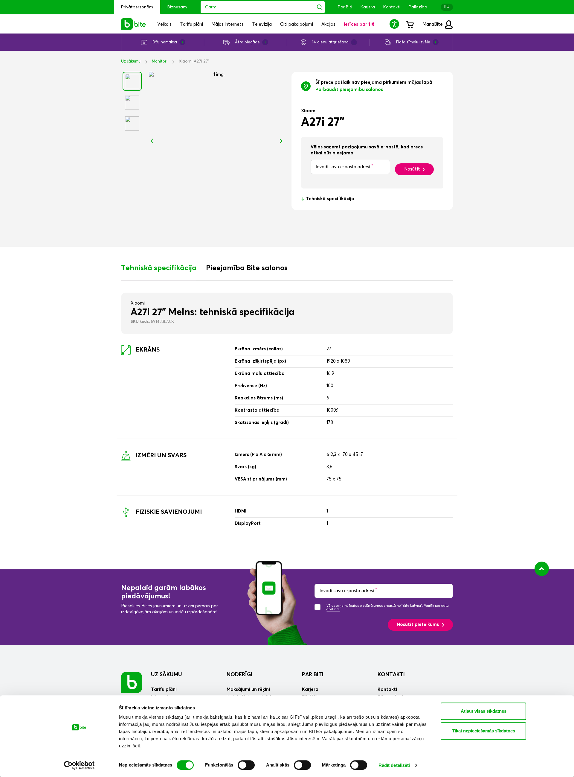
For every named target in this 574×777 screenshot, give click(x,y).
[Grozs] (409, 24)
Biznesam (177, 7)
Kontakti (391, 7)
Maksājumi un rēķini (248, 689)
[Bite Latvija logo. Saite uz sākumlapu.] (133, 24)
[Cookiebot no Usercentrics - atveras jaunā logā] (79, 765)
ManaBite (433, 24)
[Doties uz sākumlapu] (131, 682)
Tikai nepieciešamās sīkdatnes (483, 730)
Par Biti (345, 7)
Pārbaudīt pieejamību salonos (349, 89)
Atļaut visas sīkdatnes (483, 711)
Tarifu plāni (164, 689)
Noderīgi (239, 674)
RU (446, 7)
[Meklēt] (320, 7)
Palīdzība (418, 7)
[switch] (246, 765)
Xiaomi (309, 111)
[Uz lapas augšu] (542, 569)
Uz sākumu (131, 61)
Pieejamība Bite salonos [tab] (247, 268)
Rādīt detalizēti (394, 765)
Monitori (159, 61)
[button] (395, 24)
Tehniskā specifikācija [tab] (158, 268)
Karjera (368, 7)
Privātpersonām (137, 7)
